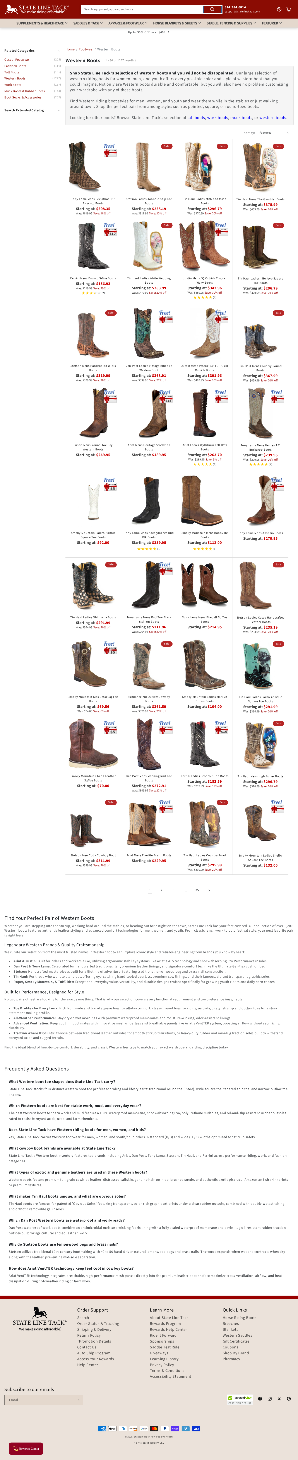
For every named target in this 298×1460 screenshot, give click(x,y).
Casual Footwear (16, 59)
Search (83, 1317)
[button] (32, 110)
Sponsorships (162, 1341)
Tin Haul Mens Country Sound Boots (260, 368)
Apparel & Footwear (126, 23)
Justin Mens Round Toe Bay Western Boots (93, 447)
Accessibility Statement (170, 1376)
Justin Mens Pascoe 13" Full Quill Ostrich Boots (204, 368)
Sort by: (249, 133)
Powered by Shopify (162, 1436)
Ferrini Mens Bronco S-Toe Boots (93, 278)
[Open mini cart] (289, 9)
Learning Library (164, 1359)
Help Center (87, 1365)
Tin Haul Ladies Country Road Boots (204, 857)
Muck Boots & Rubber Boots (24, 91)
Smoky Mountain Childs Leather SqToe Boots (93, 778)
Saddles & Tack (86, 23)
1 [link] (150, 890)
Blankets (230, 1329)
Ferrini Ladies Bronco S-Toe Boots (204, 776)
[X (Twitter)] (279, 1399)
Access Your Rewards (95, 1359)
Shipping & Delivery (94, 1329)
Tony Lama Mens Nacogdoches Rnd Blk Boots (149, 535)
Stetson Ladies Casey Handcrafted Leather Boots (260, 619)
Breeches (231, 1323)
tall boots (196, 118)
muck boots (241, 118)
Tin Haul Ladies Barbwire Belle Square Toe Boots (260, 699)
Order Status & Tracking (98, 1323)
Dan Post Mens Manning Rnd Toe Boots (149, 778)
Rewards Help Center (168, 1329)
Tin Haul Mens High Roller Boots (260, 776)
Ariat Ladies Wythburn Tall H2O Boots (205, 447)
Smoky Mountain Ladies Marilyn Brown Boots (204, 699)
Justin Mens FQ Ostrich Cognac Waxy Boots (204, 280)
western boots (272, 118)
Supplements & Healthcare (40, 23)
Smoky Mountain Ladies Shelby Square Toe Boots (260, 857)
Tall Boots (11, 72)
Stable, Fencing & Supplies (229, 23)
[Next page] (209, 890)
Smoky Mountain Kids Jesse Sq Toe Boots (93, 699)
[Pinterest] (289, 1399)
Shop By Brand (236, 1353)
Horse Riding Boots (240, 1317)
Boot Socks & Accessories (22, 97)
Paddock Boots (15, 66)
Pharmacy (231, 1359)
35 (197, 890)
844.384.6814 (235, 7)
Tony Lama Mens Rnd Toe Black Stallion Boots (149, 619)
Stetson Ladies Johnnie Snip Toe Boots (149, 201)
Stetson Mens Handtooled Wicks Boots (93, 368)
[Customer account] (279, 9)
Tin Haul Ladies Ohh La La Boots (93, 617)
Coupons (230, 1347)
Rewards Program (165, 1323)
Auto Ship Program (94, 1353)
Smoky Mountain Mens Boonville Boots (205, 535)
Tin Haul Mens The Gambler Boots (260, 199)
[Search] (212, 9)
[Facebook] (260, 1399)
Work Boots (12, 85)
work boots (217, 118)
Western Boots (15, 78)
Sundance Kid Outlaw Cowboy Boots (149, 699)
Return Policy (89, 1335)
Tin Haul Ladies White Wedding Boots (149, 280)
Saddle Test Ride (165, 1347)
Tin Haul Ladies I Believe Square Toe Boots (260, 280)
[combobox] (152, 9)
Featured (270, 23)
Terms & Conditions (167, 1370)
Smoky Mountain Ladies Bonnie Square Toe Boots (93, 535)
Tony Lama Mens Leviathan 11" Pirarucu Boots (93, 201)
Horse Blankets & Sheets (175, 23)
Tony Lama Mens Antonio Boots (260, 533)
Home (70, 49)
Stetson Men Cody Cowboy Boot (93, 855)
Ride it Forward (163, 1335)
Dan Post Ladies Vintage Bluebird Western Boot (148, 368)
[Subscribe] (78, 1400)
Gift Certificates (236, 1341)
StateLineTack (142, 1436)
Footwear (86, 49)
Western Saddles (237, 1335)
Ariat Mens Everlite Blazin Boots (149, 855)
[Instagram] (269, 1399)
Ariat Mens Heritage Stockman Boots (149, 447)
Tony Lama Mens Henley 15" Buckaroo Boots (261, 447)
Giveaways (159, 1353)
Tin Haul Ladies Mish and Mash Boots (204, 201)
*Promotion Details (94, 1341)
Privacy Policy (162, 1365)
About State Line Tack (169, 1317)
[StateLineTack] (37, 9)
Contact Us (87, 1347)
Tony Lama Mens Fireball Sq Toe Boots (205, 619)
